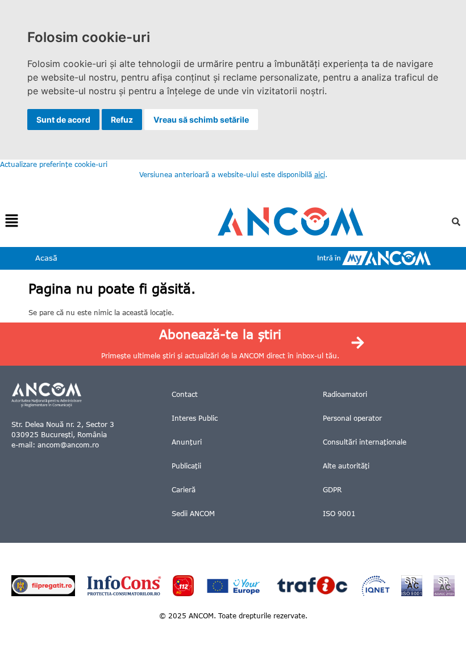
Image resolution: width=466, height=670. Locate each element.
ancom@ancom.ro (68, 445)
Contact (185, 394)
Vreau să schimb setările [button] (201, 119)
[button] (11, 221)
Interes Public (195, 418)
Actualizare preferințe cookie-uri (53, 164)
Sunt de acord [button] (63, 119)
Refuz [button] (122, 119)
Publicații (186, 466)
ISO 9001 (339, 513)
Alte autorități (346, 466)
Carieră (183, 489)
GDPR (332, 489)
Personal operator (352, 418)
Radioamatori (345, 394)
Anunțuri (187, 442)
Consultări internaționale (364, 442)
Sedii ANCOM (193, 513)
